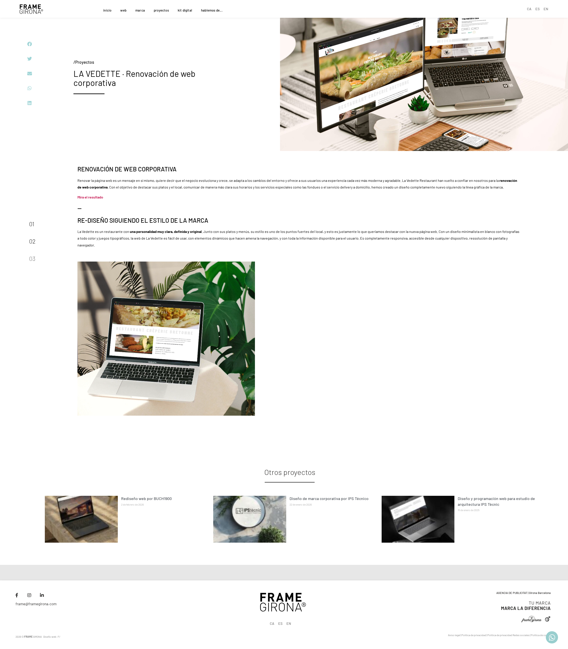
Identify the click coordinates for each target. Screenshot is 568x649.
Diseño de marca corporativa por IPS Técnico (329, 498)
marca (140, 10)
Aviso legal (454, 635)
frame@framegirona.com (36, 603)
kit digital (185, 10)
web (123, 10)
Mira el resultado (90, 197)
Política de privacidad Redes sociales (508, 635)
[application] (166, 339)
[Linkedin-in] (42, 595)
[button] (29, 44)
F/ (59, 636)
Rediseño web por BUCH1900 (146, 498)
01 (31, 223)
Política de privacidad (474, 635)
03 (32, 258)
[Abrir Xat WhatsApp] (552, 637)
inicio (107, 10)
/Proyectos (83, 62)
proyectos (161, 10)
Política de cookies (541, 635)
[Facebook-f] (16, 595)
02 (32, 241)
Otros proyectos (289, 471)
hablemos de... (212, 10)
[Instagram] (29, 595)
